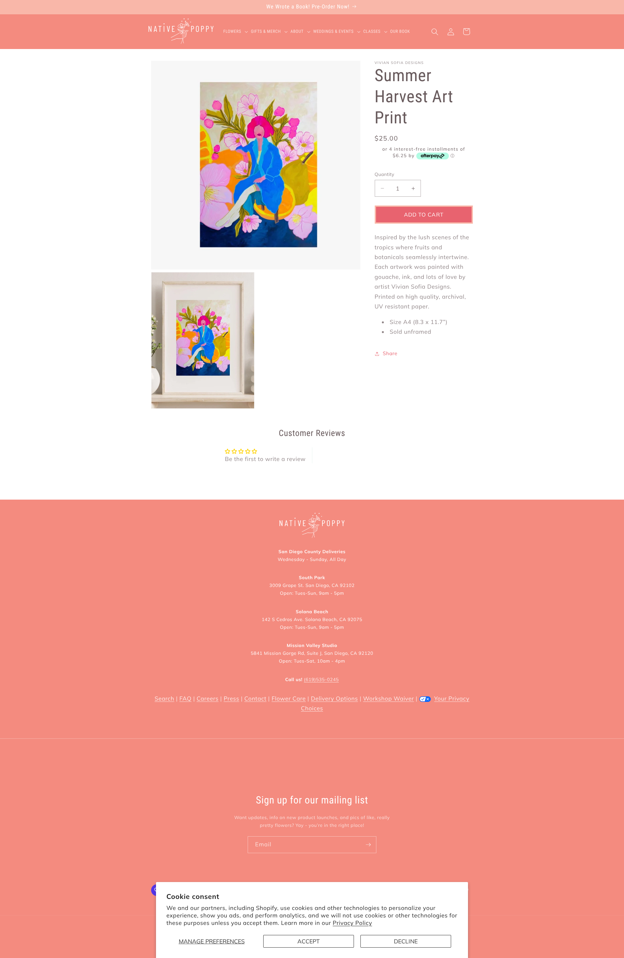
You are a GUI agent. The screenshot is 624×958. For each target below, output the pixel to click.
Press (231, 698)
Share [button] (390, 353)
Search (164, 698)
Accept (308, 941)
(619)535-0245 (321, 679)
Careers (207, 698)
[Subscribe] (368, 844)
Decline (406, 941)
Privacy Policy (352, 923)
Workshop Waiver (388, 698)
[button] (237, 31)
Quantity (385, 174)
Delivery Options (334, 698)
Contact (255, 698)
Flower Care (289, 698)
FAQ (185, 698)
